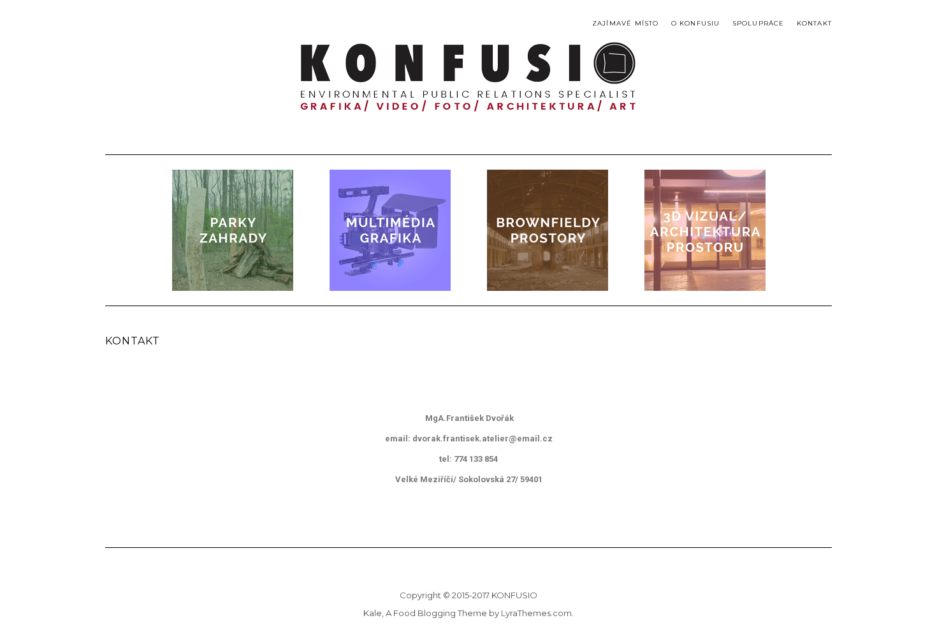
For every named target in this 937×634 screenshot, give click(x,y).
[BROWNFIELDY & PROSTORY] (547, 230)
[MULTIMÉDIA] (390, 230)
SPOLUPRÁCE (758, 23)
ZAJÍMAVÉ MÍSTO (625, 23)
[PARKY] (232, 230)
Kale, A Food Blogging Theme (425, 613)
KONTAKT (814, 23)
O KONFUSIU (695, 23)
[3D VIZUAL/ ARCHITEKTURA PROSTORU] (705, 230)
